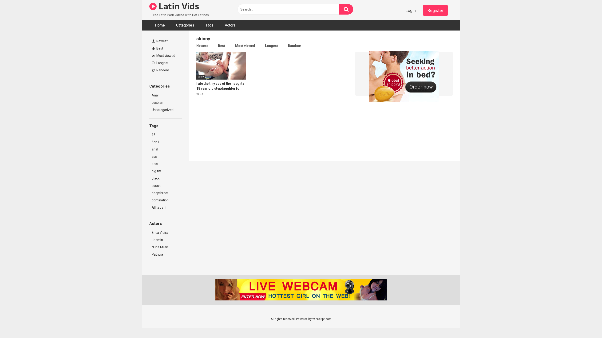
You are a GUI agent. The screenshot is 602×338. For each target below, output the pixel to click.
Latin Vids (178, 6)
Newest (162, 41)
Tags (210, 25)
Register (435, 10)
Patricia (157, 254)
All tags (158, 207)
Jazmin (157, 240)
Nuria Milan (160, 247)
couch (156, 186)
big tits (157, 171)
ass (154, 156)
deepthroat (160, 193)
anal (155, 149)
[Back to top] (586, 324)
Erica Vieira (160, 232)
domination (160, 200)
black (155, 178)
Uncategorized (163, 110)
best (155, 164)
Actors (230, 25)
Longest (162, 63)
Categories (185, 25)
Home (160, 25)
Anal (155, 95)
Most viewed (165, 56)
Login (411, 10)
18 (153, 135)
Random (162, 70)
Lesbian (157, 102)
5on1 (155, 142)
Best (159, 48)
